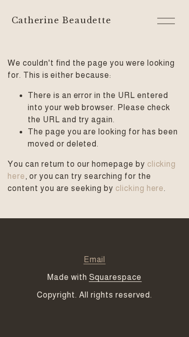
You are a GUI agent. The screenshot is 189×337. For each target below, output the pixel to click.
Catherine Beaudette (61, 20)
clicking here (139, 188)
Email (95, 259)
